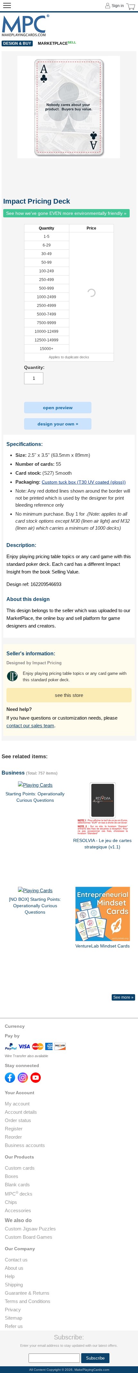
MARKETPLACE (57, 43)
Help (9, 1276)
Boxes (11, 1176)
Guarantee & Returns (27, 1293)
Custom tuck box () (84, 482)
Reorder (13, 1137)
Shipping (14, 1284)
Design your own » (58, 423)
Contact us (16, 1259)
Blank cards (17, 1184)
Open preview (58, 407)
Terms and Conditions (27, 1301)
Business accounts (25, 1145)
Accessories (18, 1210)
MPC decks (18, 1194)
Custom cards (20, 1168)
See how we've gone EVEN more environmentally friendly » (66, 213)
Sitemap (13, 1318)
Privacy (13, 1309)
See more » (123, 997)
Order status (18, 1120)
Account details (21, 1112)
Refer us (14, 1326)
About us (14, 1268)
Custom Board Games (28, 1237)
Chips (11, 1202)
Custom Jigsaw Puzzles (30, 1228)
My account (17, 1103)
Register (13, 1128)
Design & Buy (17, 43)
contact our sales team (30, 725)
